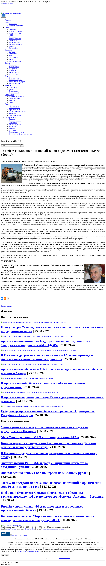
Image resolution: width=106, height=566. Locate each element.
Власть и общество (15, 80)
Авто (11, 102)
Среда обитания (14, 98)
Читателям (13, 123)
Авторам (12, 128)
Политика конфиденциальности (20, 134)
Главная (8, 20)
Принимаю (5, 555)
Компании (12, 65)
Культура (12, 100)
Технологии (13, 74)
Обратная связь (10, 117)
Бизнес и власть (14, 78)
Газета (7, 104)
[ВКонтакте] (2, 298)
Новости (8, 22)
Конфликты (13, 68)
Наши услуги (14, 126)
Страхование (13, 57)
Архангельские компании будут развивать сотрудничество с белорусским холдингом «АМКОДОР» (45, 343)
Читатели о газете (15, 115)
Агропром (12, 37)
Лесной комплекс (15, 39)
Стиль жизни (9, 95)
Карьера (8, 85)
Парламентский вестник (17, 111)
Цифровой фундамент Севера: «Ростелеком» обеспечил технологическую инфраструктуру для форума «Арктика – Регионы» (52, 494)
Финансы (8, 50)
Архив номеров (14, 110)
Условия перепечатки (16, 132)
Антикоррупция (14, 83)
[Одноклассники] (5, 298)
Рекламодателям (15, 121)
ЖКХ (11, 35)
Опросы (12, 119)
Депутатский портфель (17, 82)
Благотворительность (16, 96)
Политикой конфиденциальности (29, 551)
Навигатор (13, 24)
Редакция (12, 113)
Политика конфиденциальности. (54, 529)
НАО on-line (13, 48)
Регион (7, 27)
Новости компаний (16, 26)
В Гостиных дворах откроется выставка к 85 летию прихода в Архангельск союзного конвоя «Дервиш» (47, 357)
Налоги (11, 59)
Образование (13, 91)
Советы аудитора (15, 61)
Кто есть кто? (14, 93)
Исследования (14, 72)
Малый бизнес (14, 67)
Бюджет (12, 52)
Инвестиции (13, 54)
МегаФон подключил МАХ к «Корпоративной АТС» (40, 437)
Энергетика (13, 29)
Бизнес (7, 63)
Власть (7, 76)
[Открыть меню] (3, 16)
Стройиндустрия (15, 33)
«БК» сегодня (14, 106)
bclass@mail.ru (11, 529)
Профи (11, 89)
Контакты (12, 130)
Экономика (13, 40)
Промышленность (15, 44)
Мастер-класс (14, 87)
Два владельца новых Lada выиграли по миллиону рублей (44, 473)
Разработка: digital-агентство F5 (64, 558)
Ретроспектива (14, 42)
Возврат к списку (7, 306)
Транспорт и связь (15, 31)
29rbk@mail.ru (30, 529)
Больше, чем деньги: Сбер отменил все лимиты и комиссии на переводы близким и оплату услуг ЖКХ (47, 518)
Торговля (12, 70)
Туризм (11, 46)
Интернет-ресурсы (15, 124)
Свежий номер (14, 108)
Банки (11, 55)
